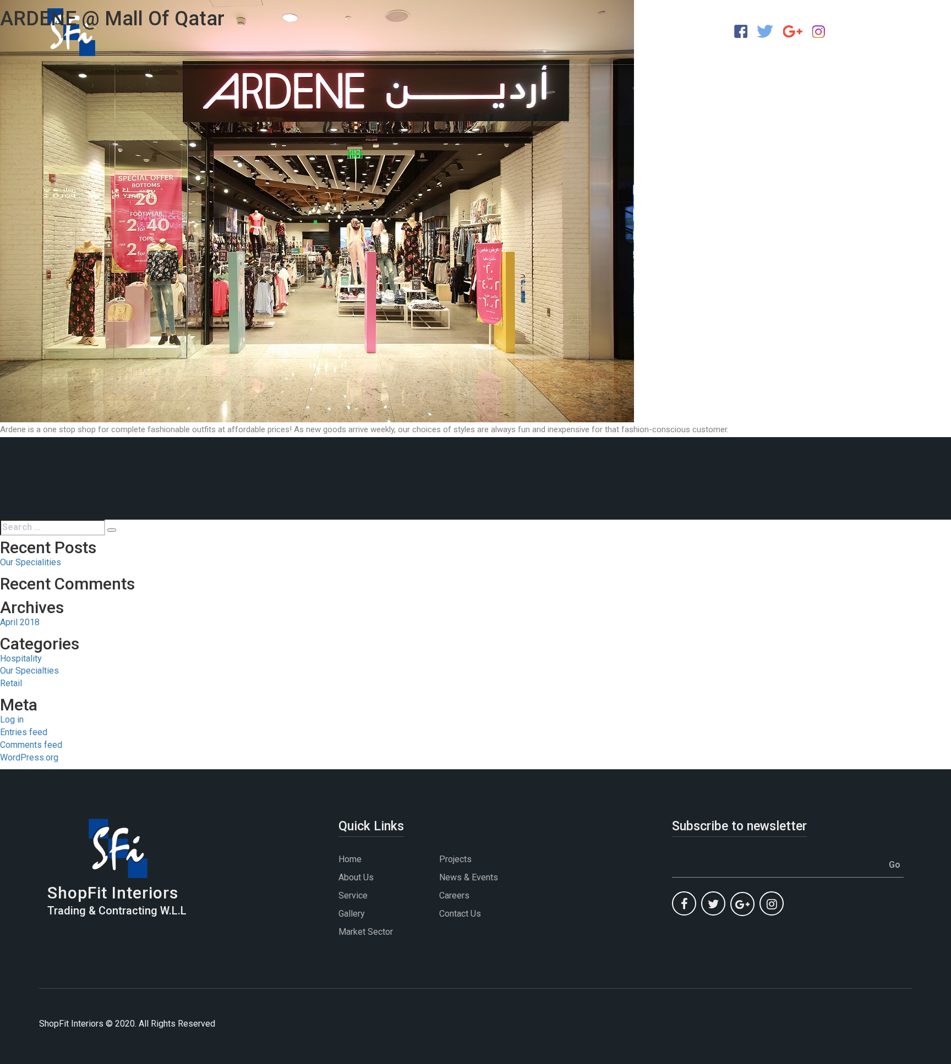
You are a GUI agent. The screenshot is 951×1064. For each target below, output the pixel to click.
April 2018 (20, 622)
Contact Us (460, 913)
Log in (12, 719)
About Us (356, 877)
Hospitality (21, 658)
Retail (11, 683)
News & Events (468, 877)
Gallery (351, 913)
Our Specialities (30, 562)
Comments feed (31, 745)
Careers (454, 895)
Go (894, 864)
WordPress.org (29, 757)
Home (350, 859)
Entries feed (23, 732)
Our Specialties (29, 670)
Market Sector (365, 932)
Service (353, 895)
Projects (455, 859)
